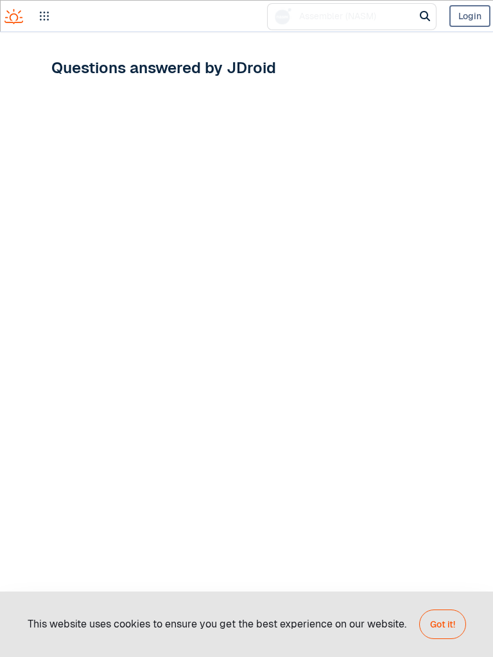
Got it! (442, 624)
